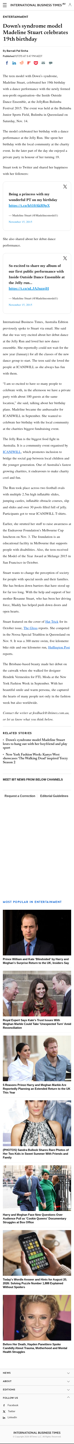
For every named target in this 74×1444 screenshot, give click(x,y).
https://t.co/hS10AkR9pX (29, 205)
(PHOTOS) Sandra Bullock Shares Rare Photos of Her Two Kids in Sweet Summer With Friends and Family (36, 1153)
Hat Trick (51, 621)
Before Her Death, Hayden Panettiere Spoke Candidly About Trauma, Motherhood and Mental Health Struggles (35, 1348)
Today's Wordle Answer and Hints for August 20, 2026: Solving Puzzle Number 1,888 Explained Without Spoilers (35, 1283)
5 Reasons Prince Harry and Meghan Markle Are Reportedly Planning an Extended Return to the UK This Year (36, 1088)
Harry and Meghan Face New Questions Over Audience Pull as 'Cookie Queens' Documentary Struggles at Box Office (34, 1218)
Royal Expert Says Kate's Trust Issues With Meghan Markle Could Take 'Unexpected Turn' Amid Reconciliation (37, 1023)
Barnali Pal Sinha (17, 50)
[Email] (43, 62)
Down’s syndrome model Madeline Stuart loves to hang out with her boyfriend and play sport (35, 744)
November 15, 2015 (20, 222)
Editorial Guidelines (54, 796)
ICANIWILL (12, 451)
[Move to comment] (50, 62)
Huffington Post (59, 647)
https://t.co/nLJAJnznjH (29, 288)
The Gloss (31, 628)
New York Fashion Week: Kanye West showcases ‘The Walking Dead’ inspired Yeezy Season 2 (35, 758)
